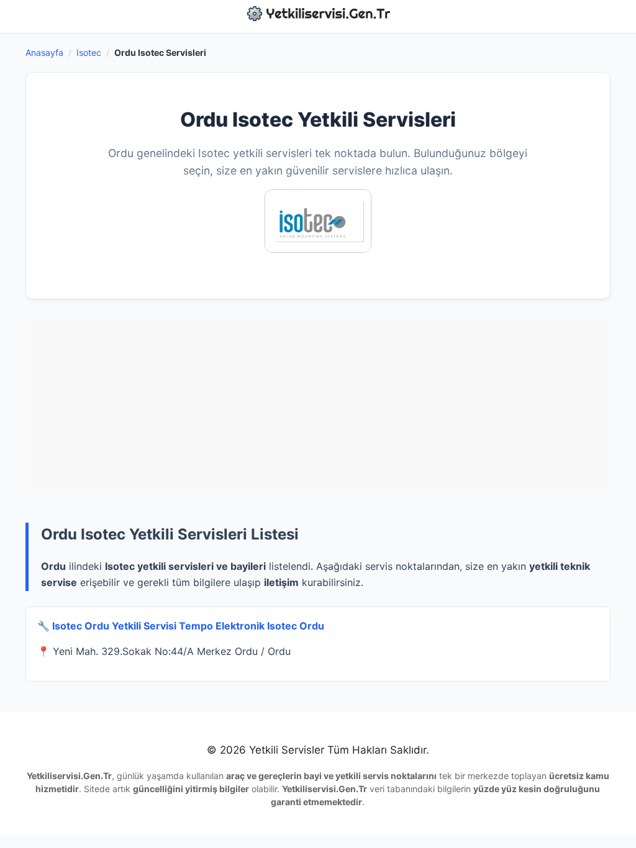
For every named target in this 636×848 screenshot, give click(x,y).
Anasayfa (44, 52)
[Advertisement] (318, 405)
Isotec (88, 52)
